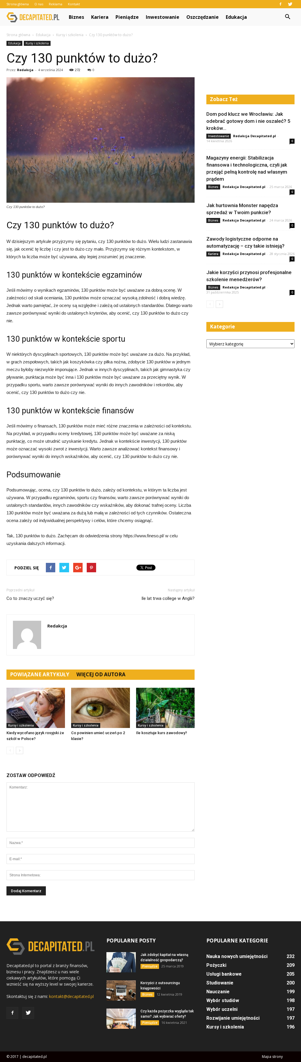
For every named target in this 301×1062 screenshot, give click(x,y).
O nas (38, 4)
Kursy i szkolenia (37, 43)
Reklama (55, 4)
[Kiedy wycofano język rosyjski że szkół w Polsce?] (35, 708)
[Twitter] (290, 4)
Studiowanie (219, 983)
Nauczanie (218, 991)
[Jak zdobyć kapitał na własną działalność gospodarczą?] (121, 962)
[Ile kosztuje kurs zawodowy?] (165, 708)
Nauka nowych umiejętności (236, 956)
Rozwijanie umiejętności (233, 1018)
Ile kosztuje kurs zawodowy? (161, 733)
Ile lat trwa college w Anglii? (168, 598)
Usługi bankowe (224, 974)
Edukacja (236, 17)
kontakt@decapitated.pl (71, 996)
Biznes (76, 17)
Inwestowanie (162, 17)
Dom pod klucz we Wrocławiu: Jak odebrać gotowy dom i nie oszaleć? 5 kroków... (248, 121)
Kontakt (74, 4)
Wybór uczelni (222, 1009)
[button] (287, 17)
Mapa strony (272, 1056)
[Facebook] (280, 4)
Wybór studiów (222, 1000)
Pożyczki (216, 965)
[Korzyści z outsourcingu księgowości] (121, 990)
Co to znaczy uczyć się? (30, 598)
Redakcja (25, 70)
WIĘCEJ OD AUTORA (101, 674)
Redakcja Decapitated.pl (254, 136)
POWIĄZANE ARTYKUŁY (39, 674)
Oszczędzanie (202, 17)
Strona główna (17, 4)
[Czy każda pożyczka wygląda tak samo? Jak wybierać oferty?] (121, 1019)
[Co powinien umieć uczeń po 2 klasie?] (100, 708)
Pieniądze (127, 17)
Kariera (99, 17)
